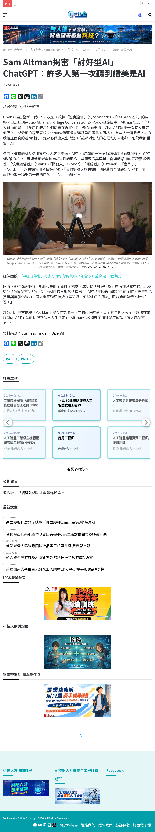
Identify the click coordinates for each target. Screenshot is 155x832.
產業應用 (19, 50)
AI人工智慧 (35, 50)
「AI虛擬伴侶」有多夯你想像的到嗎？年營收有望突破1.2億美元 (71, 275)
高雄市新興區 (67, 432)
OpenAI (57, 333)
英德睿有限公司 (68, 448)
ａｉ (11, 359)
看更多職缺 (76, 468)
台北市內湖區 (67, 395)
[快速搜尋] (150, 15)
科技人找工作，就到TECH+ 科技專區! (44, 3)
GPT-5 (27, 359)
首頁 (9, 50)
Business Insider (34, 333)
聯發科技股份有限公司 (72, 410)
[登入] (140, 16)
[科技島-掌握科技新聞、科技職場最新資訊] (77, 14)
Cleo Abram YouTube (100, 267)
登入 (28, 492)
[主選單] (5, 15)
